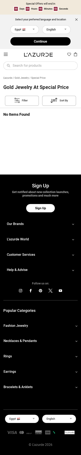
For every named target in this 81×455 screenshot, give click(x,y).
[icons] (20, 292)
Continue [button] (40, 41)
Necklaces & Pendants (20, 341)
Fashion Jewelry (16, 326)
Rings (8, 356)
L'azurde (7, 77)
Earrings (10, 372)
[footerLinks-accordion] (40, 224)
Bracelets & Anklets (18, 387)
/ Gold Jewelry (21, 77)
